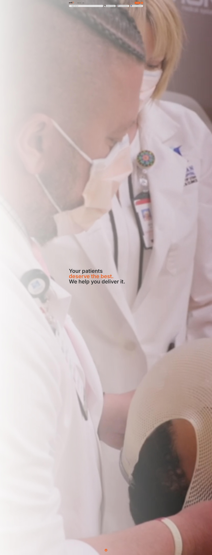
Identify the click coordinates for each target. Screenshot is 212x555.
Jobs (83, 2)
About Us (79, 2)
